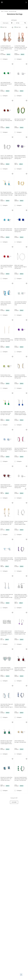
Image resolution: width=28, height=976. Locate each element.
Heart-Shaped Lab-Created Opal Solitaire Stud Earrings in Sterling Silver (7, 559)
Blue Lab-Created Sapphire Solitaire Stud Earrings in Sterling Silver (21, 230)
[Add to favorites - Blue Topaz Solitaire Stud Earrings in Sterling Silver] (12, 210)
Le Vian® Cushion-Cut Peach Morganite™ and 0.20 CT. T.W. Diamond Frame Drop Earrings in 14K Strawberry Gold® (7, 47)
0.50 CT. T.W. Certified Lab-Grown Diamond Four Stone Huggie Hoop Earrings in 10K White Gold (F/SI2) (7, 157)
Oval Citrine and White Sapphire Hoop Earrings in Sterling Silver (21, 376)
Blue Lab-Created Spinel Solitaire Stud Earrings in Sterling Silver (6, 450)
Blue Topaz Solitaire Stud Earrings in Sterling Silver (6, 229)
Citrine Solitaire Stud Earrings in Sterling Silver (20, 741)
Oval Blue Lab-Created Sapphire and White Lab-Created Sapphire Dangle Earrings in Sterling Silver (20, 413)
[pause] (2, 2)
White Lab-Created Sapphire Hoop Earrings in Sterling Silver (21, 267)
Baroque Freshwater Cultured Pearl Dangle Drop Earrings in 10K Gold (7, 340)
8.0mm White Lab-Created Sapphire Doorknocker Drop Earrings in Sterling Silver (21, 596)
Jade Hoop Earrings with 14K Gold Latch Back (20, 119)
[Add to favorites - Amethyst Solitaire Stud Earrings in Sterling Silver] (26, 320)
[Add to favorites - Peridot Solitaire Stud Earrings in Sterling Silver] (12, 356)
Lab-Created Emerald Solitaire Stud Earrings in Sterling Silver (6, 84)
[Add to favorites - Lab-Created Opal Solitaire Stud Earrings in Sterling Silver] (26, 283)
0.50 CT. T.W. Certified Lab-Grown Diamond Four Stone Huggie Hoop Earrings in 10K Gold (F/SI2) (21, 194)
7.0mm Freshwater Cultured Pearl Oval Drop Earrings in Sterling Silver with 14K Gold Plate (7, 523)
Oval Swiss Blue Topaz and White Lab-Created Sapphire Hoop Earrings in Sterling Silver (7, 706)
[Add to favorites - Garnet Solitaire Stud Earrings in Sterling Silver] (12, 100)
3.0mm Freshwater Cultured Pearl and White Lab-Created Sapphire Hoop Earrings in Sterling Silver (21, 523)
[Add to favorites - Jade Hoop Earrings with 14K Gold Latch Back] (26, 100)
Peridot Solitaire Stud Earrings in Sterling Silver (6, 375)
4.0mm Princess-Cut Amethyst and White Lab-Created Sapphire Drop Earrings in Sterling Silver (20, 632)
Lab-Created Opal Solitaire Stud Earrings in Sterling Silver (21, 303)
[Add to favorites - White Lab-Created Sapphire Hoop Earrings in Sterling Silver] (26, 247)
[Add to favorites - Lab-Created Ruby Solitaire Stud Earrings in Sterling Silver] (12, 247)
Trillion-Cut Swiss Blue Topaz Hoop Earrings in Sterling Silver (6, 303)
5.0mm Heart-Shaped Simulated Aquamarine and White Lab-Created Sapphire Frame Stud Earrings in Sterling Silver (7, 669)
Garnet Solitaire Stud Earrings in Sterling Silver (6, 119)
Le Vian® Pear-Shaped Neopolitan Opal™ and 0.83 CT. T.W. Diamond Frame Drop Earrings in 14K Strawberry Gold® (21, 47)
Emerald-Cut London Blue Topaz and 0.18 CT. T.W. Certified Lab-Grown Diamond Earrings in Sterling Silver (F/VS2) (6, 779)
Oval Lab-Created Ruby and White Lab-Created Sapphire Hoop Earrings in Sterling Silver (21, 450)
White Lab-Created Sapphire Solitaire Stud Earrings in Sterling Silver (20, 84)
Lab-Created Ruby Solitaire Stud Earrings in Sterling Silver (7, 267)
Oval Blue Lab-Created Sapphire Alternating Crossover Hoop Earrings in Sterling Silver (21, 706)
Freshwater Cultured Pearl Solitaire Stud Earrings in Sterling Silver (21, 486)
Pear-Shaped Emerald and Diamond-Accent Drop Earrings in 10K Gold (7, 413)
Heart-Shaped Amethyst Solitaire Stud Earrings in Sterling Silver (20, 157)
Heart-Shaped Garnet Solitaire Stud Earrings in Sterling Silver (6, 486)
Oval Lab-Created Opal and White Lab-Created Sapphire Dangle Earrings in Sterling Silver (7, 596)
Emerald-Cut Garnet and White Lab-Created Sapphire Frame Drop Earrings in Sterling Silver (20, 669)
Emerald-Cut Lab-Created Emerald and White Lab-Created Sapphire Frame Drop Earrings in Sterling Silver (6, 742)
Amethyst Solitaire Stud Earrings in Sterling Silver (20, 339)
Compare (5, 59)
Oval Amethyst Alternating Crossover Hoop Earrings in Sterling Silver (21, 559)
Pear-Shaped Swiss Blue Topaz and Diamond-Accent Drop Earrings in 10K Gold (7, 194)
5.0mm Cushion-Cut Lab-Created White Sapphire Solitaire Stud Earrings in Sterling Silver (6, 632)
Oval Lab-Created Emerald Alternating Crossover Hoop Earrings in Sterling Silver (21, 779)
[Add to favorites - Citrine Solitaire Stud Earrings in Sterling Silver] (26, 722)
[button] (26, 2)
